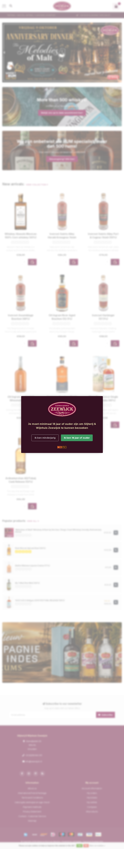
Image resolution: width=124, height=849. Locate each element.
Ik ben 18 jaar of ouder (77, 437)
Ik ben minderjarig (45, 437)
